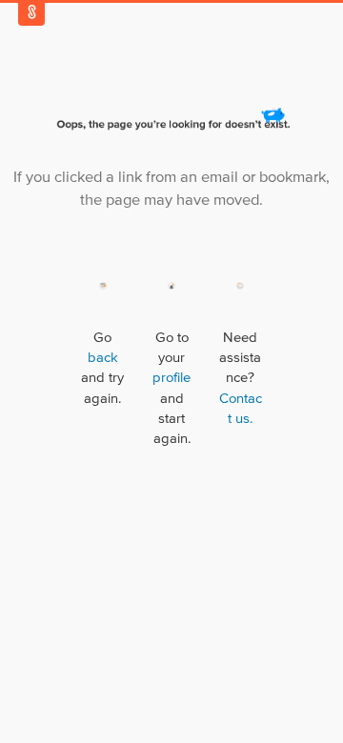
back (103, 358)
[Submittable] (31, 12)
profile (171, 378)
